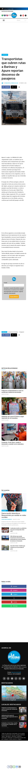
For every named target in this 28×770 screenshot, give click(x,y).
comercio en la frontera (13, 332)
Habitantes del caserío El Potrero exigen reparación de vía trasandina (13, 417)
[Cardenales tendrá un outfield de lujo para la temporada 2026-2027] (5, 530)
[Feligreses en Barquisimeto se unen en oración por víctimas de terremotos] (14, 380)
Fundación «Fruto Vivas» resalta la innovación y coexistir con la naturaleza (13, 443)
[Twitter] (19, 678)
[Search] (25, 20)
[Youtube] (23, 678)
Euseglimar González (7, 519)
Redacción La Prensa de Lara (11, 83)
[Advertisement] (14, 38)
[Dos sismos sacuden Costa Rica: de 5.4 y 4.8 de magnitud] (14, 693)
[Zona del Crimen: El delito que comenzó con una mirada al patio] (5, 547)
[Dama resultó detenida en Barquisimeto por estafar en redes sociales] (14, 502)
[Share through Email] (19, 766)
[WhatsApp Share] (14, 766)
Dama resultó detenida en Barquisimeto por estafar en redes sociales (14, 515)
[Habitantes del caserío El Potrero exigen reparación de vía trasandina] (14, 406)
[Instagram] (8, 678)
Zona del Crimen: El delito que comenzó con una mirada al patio (17, 547)
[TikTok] (16, 678)
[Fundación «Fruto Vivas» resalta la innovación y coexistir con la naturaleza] (14, 432)
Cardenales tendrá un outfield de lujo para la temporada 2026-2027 (18, 530)
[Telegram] (12, 678)
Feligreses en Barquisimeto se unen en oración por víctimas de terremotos (9, 709)
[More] (19, 87)
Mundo (4, 696)
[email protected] (16, 672)
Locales (4, 54)
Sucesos (4, 510)
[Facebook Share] (8, 766)
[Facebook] (4, 678)
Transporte (21, 332)
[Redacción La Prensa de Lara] (3, 83)
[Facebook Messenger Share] (16, 766)
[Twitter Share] (11, 766)
